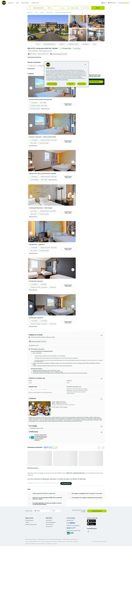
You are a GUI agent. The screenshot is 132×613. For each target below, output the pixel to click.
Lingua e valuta (28, 510)
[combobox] (38, 8)
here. (81, 77)
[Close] (85, 64)
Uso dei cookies (69, 541)
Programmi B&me (25, 2)
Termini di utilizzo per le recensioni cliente (48, 541)
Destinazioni (11, 2)
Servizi (17, 2)
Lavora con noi (49, 526)
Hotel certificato (33, 53)
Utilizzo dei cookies (61, 541)
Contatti (27, 522)
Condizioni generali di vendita (43, 539)
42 (101, 38)
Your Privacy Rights (52, 84)
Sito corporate (49, 520)
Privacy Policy (59, 79)
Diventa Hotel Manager (51, 522)
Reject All (71, 83)
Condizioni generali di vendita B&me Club (70, 539)
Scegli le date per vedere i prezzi (91, 81)
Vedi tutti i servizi (31, 68)
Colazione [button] (32, 398)
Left (30, 88)
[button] (73, 8)
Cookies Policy (50, 79)
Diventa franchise (49, 524)
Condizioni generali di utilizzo (31, 539)
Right (72, 88)
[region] (66, 74)
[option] (52, 124)
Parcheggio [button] (33, 426)
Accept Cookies (81, 83)
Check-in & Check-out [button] (37, 378)
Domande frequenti (29, 520)
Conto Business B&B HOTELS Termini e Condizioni (35, 543)
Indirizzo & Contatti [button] (35, 335)
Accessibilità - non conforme (51, 543)
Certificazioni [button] (33, 432)
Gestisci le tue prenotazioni (31, 524)
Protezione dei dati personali (55, 539)
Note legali (76, 541)
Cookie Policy (65, 79)
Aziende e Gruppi (35, 2)
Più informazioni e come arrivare (34, 57)
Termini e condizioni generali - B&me (32, 541)
